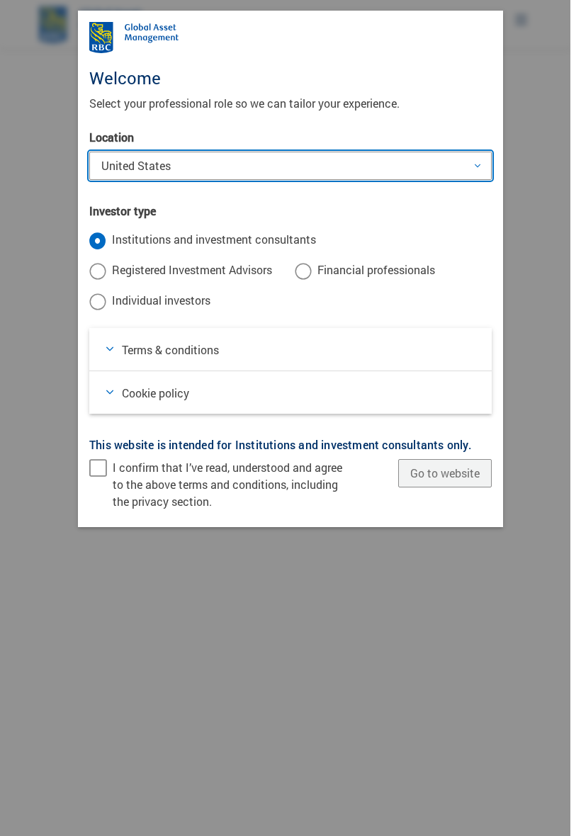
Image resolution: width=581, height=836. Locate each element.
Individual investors (161, 300)
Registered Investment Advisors (192, 269)
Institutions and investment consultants (214, 239)
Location (111, 137)
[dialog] (290, 418)
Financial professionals (376, 269)
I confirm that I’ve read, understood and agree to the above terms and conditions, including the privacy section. (227, 484)
